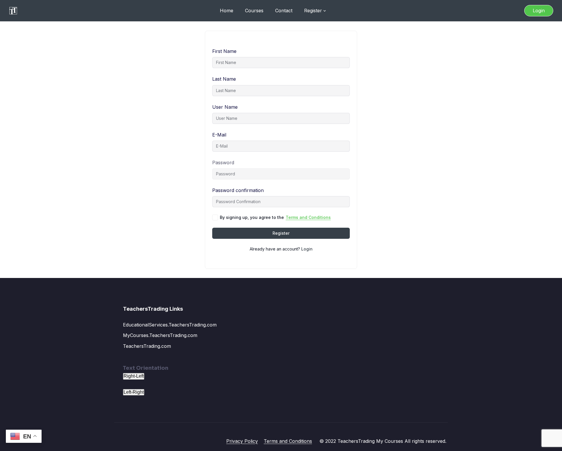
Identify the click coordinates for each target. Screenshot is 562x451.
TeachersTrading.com (147, 346)
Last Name (224, 79)
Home (226, 10)
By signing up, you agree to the (275, 217)
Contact (283, 10)
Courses (254, 10)
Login (539, 10)
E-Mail (219, 135)
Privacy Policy (242, 441)
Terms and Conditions (308, 217)
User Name (225, 107)
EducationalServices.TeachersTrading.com (170, 325)
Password (223, 162)
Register (313, 10)
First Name (224, 51)
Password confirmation (238, 190)
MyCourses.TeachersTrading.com (160, 335)
